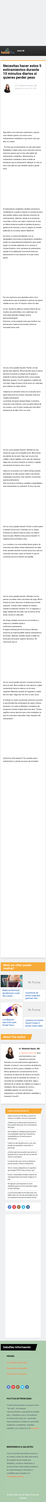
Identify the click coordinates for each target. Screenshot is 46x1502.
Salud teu (17, 1495)
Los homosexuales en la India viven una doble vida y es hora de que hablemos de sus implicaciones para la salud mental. (23, 1195)
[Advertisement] (23, 23)
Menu (20, 51)
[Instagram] (19, 1207)
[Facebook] (9, 1207)
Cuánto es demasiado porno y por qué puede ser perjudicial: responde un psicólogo (22, 1145)
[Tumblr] (28, 1207)
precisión (35, 1428)
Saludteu (23, 1498)
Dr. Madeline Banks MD (27, 1053)
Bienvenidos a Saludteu (17, 1368)
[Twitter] (23, 1207)
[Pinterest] (14, 1207)
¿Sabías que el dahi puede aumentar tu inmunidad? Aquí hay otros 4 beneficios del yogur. (22, 1125)
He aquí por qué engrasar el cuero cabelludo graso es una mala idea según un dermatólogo (22, 1186)
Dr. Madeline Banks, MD (27, 86)
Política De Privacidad (16, 1374)
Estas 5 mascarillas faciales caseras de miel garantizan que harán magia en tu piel (22, 1177)
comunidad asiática (15, 1476)
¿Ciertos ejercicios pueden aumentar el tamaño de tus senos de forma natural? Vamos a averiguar (22, 1154)
